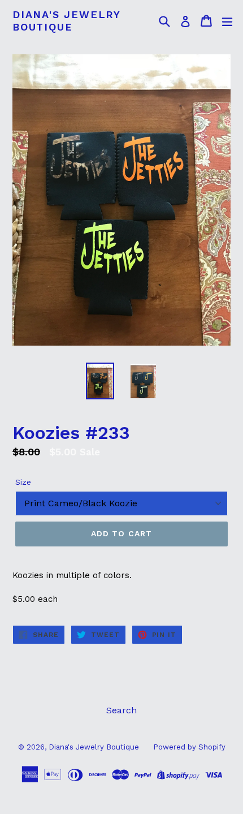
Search (121, 710)
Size (23, 481)
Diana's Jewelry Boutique (66, 20)
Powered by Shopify (189, 747)
